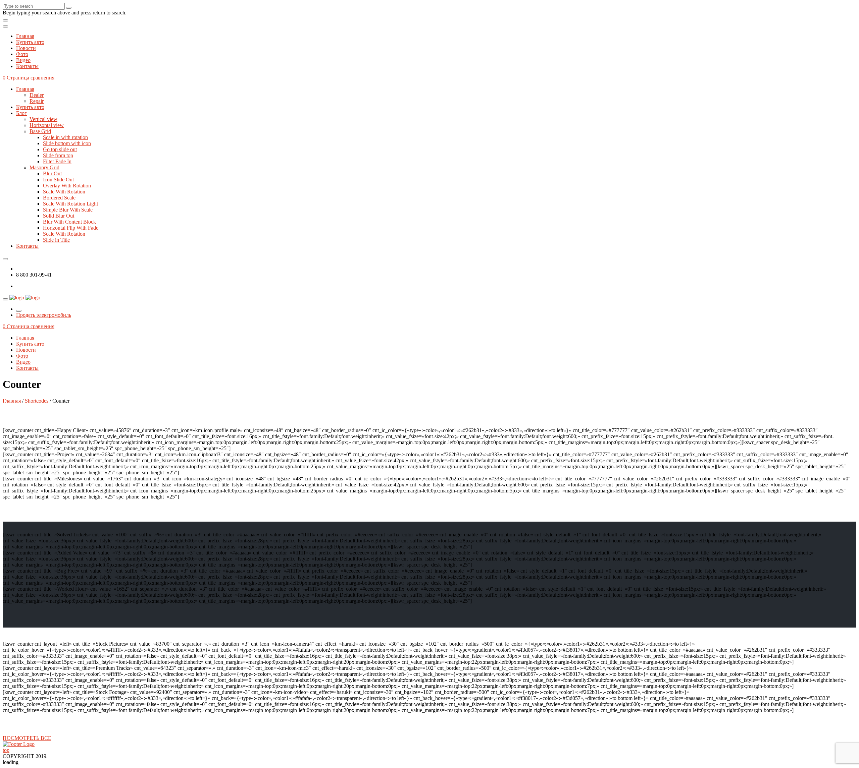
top (6, 750)
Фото (22, 54)
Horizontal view (47, 125)
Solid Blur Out (58, 216)
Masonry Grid (44, 167)
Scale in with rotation (65, 137)
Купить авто (30, 42)
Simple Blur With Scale (68, 210)
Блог (21, 113)
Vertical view (43, 119)
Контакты (27, 66)
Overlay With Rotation (67, 185)
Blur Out (52, 173)
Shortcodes (36, 401)
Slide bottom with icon (67, 143)
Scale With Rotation (64, 191)
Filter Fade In (57, 161)
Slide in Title (56, 240)
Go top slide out (60, 149)
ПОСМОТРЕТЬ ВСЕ (27, 738)
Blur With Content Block (69, 222)
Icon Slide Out (58, 179)
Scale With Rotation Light (70, 203)
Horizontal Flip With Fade (70, 228)
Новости (26, 48)
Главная (25, 36)
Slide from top (58, 155)
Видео (23, 60)
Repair (37, 101)
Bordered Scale (59, 197)
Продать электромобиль (43, 315)
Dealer (37, 95)
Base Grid (40, 131)
